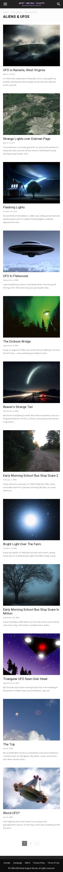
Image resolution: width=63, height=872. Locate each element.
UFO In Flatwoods (15, 276)
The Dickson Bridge (17, 341)
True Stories (16, 12)
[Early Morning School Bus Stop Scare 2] (31, 451)
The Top (9, 744)
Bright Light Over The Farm (22, 544)
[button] (5, 4)
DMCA (27, 863)
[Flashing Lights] (31, 183)
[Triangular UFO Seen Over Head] (31, 654)
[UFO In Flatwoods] (31, 251)
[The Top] (31, 719)
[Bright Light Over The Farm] (31, 519)
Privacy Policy (39, 863)
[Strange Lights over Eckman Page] (31, 114)
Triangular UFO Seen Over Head (25, 679)
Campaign (17, 863)
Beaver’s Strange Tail (18, 407)
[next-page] (37, 843)
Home (5, 12)
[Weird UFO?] (31, 788)
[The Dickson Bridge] (31, 317)
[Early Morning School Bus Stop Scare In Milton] (31, 585)
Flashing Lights (14, 207)
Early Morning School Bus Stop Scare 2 (30, 475)
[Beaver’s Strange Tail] (31, 382)
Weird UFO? (11, 813)
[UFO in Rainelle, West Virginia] (31, 45)
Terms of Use (53, 863)
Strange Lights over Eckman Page (26, 139)
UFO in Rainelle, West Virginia (24, 70)
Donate (7, 863)
